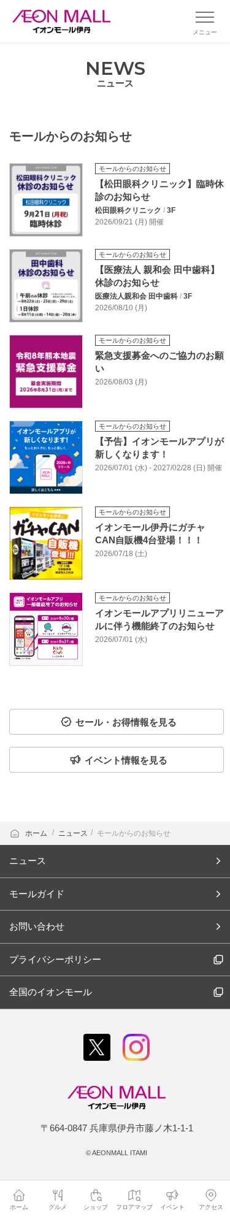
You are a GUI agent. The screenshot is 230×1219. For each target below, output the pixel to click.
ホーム (37, 833)
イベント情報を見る (126, 760)
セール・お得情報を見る (126, 722)
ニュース (73, 833)
